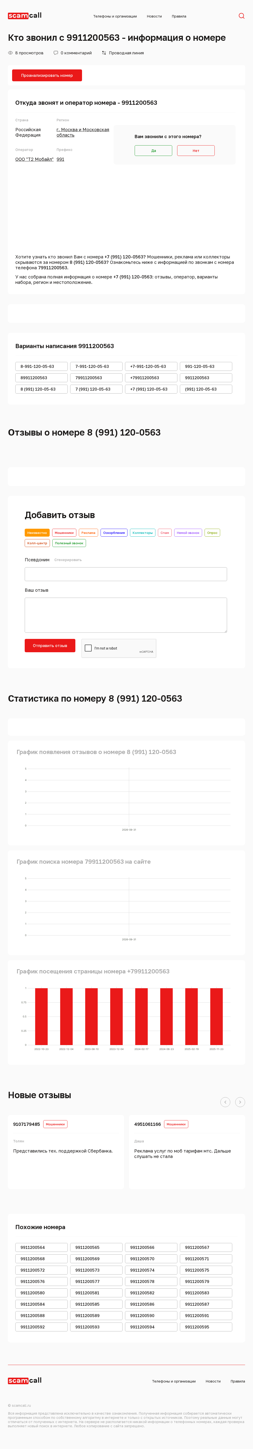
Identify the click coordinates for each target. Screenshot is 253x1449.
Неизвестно (37, 533)
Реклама (88, 533)
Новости (154, 16)
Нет (196, 150)
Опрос (212, 533)
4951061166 (147, 1124)
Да (153, 150)
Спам (165, 533)
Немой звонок (188, 533)
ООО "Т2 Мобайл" (34, 159)
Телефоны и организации (115, 16)
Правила (179, 16)
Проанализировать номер (47, 75)
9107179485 (26, 1124)
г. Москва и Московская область (83, 132)
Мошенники (64, 533)
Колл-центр (37, 543)
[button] (225, 1102)
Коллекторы (143, 533)
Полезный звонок (69, 543)
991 (60, 159)
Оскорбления (114, 533)
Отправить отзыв (50, 645)
